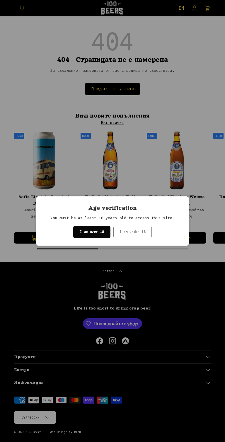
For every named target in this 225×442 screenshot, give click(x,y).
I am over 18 (92, 232)
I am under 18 (133, 232)
